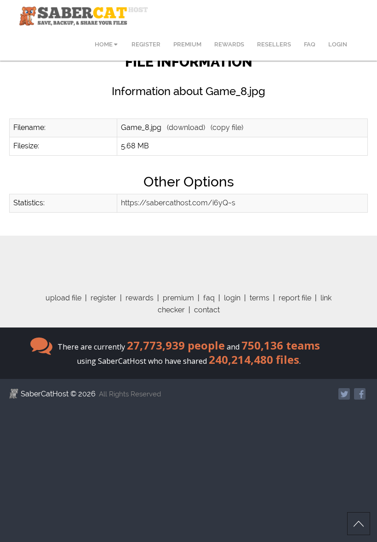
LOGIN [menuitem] (337, 44)
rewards (140, 298)
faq (209, 298)
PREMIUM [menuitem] (187, 44)
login (232, 298)
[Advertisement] (188, 256)
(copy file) (227, 127)
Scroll (358, 523)
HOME (104, 44)
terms (259, 298)
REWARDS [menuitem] (229, 44)
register (103, 298)
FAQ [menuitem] (309, 44)
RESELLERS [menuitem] (274, 44)
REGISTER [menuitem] (145, 44)
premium (178, 298)
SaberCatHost (45, 394)
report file (295, 298)
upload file (63, 298)
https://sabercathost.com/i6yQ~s (178, 202)
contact (207, 309)
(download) (186, 127)
